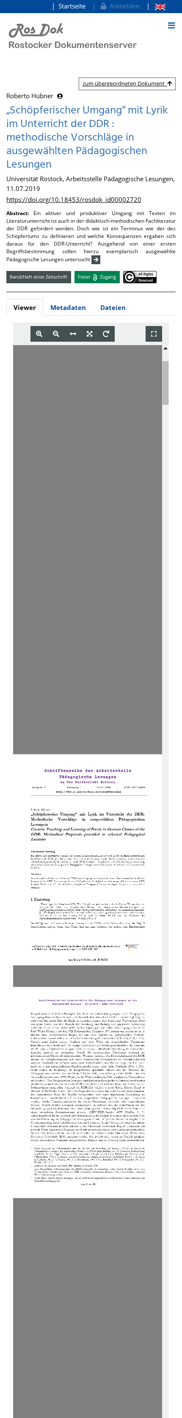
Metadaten (68, 307)
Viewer (25, 307)
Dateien (113, 307)
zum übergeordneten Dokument (125, 83)
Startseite (71, 6)
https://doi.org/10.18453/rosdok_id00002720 (73, 199)
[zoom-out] (56, 334)
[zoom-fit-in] (89, 334)
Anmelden (123, 6)
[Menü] (171, 25)
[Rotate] (106, 334)
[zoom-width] (73, 334)
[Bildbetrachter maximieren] (154, 334)
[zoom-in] (39, 334)
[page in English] (156, 6)
